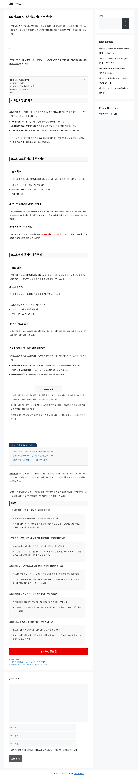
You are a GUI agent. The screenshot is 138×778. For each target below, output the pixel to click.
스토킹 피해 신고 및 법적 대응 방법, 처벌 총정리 (30, 460)
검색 (101, 16)
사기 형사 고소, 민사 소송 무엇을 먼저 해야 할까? (28, 662)
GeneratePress (79, 774)
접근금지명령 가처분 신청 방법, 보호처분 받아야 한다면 (33, 451)
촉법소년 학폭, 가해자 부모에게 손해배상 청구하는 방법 (30, 665)
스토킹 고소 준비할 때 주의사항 (22, 86)
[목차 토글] (83, 79)
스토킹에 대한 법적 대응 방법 (21, 89)
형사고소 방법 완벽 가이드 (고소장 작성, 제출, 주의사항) (33, 455)
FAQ (12, 92)
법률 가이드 (15, 3)
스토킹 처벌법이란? (18, 83)
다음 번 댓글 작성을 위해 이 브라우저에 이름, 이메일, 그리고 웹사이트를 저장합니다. (44, 750)
